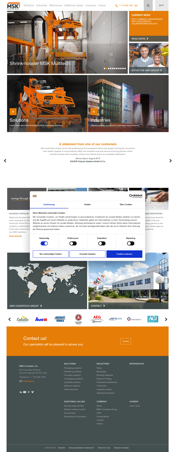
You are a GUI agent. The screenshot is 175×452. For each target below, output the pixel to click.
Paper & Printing (104, 379)
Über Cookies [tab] (126, 204)
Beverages (101, 371)
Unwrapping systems (73, 379)
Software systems (72, 386)
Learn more (134, 406)
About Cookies (121, 447)
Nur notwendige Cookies (51, 254)
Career (102, 5)
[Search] (148, 5)
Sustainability (103, 416)
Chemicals (101, 386)
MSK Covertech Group (24, 306)
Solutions (29, 5)
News (99, 406)
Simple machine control (74, 409)
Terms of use (104, 447)
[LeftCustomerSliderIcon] (10, 319)
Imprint (61, 447)
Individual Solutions (106, 393)
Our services (69, 413)
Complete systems (72, 382)
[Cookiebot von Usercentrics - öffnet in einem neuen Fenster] (131, 196)
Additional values (73, 5)
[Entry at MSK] (148, 58)
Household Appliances (107, 382)
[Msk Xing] (28, 392)
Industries (41, 5)
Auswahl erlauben (87, 254)
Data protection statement (81, 447)
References (55, 5)
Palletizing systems (72, 371)
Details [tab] (87, 204)
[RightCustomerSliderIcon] (166, 319)
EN (160, 5)
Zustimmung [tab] (49, 204)
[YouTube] (24, 392)
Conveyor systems (72, 375)
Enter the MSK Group (145, 70)
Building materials (105, 375)
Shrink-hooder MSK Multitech (40, 63)
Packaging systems (72, 368)
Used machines (71, 389)
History (100, 423)
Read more (14, 236)
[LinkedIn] (21, 392)
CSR (99, 413)
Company (90, 5)
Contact (96, 306)
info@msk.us (28, 381)
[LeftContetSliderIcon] (5, 160)
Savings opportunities (74, 406)
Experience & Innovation (75, 416)
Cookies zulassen (124, 254)
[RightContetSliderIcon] (170, 160)
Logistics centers (104, 389)
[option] (67, 42)
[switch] (73, 243)
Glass (99, 368)
